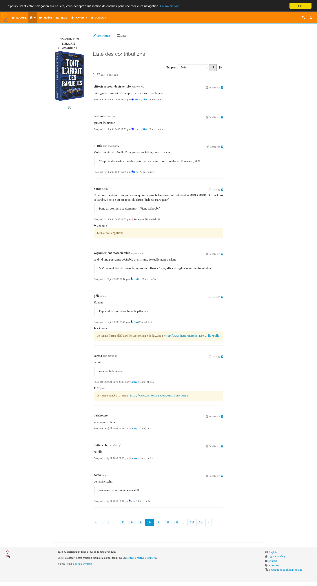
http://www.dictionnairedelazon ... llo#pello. (192, 336)
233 (122, 522)
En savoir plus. (170, 6)
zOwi (135, 322)
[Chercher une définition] (303, 17)
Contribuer (103, 36)
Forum (79, 17)
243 (192, 522)
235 (140, 522)
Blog (63, 17)
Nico (135, 172)
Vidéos (47, 17)
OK (300, 5)
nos (133, 501)
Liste (123, 36)
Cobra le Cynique (82, 564)
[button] (311, 17)
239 (176, 522)
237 (158, 522)
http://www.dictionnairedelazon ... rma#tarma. (159, 395)
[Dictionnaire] (32, 17)
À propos (273, 565)
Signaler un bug (276, 556)
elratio (136, 279)
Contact (99, 17)
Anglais (273, 552)
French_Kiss (140, 99)
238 (167, 522)
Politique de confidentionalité (285, 569)
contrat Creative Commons (141, 557)
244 (201, 522)
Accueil (21, 17)
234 (131, 522)
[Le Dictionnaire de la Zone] (69, 107)
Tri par (171, 67)
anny (134, 382)
